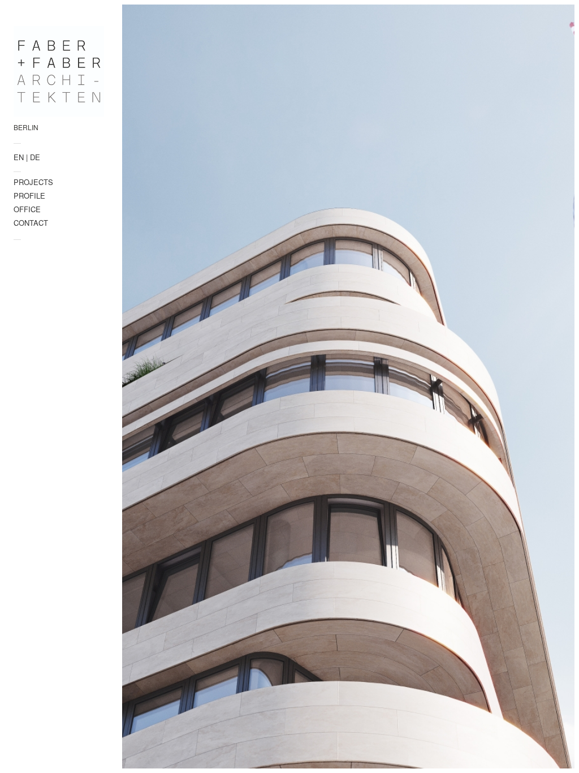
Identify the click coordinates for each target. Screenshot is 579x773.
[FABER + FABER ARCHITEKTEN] (59, 71)
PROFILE (29, 195)
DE (35, 157)
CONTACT (31, 222)
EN (19, 157)
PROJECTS (33, 182)
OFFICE (27, 209)
